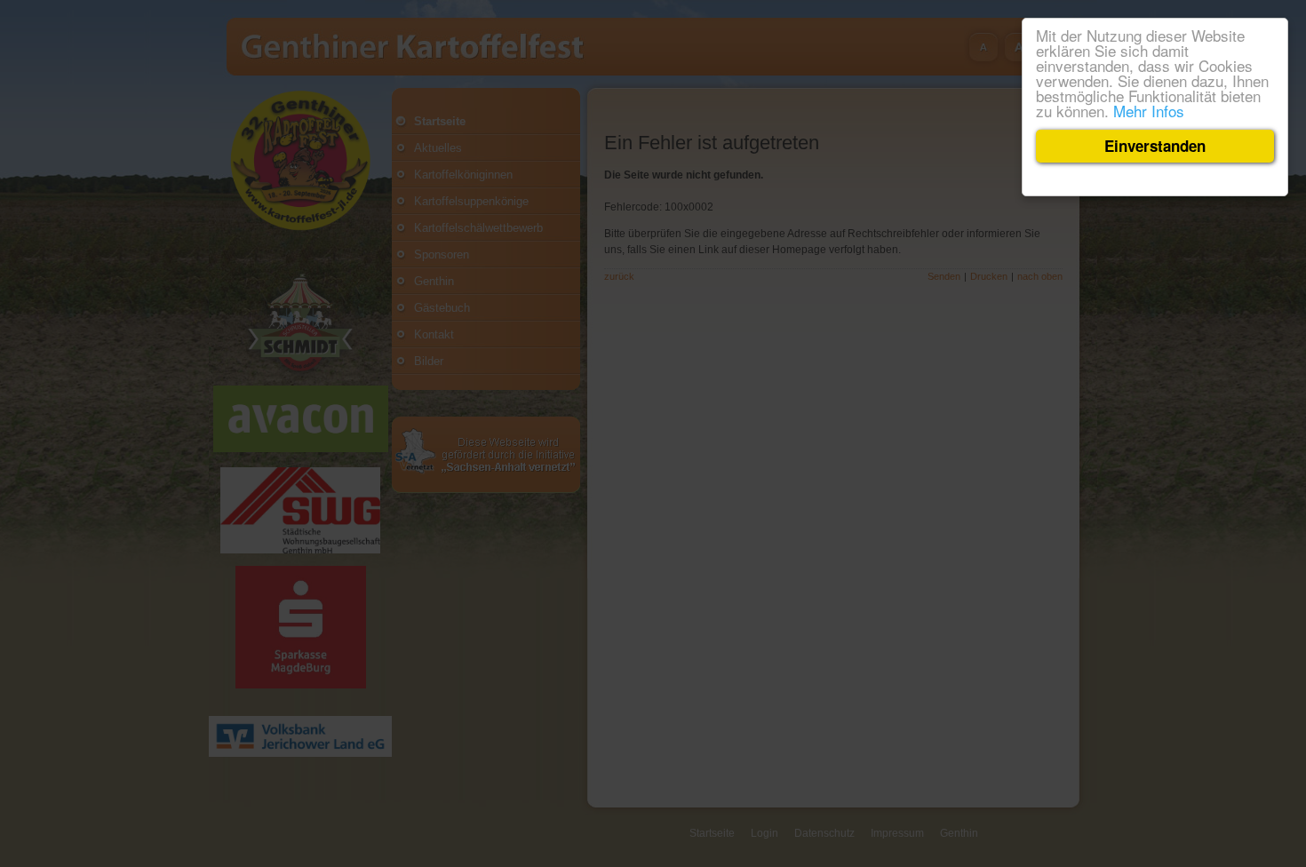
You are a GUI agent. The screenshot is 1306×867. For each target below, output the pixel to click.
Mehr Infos (1148, 110)
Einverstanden (1155, 145)
